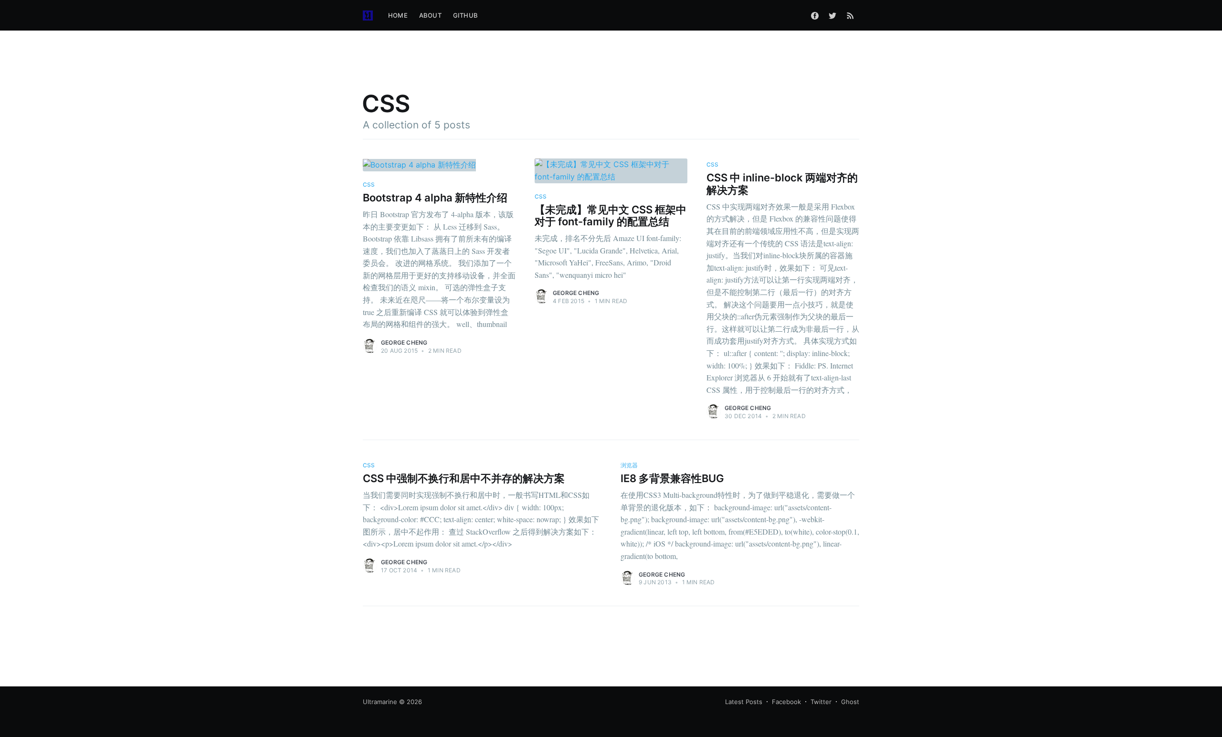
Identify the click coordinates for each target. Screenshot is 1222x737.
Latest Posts (743, 701)
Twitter (821, 701)
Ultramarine (380, 701)
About (430, 15)
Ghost (850, 701)
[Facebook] (814, 15)
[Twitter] (832, 15)
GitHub (465, 15)
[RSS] (850, 15)
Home (398, 15)
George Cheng (404, 342)
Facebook (786, 701)
